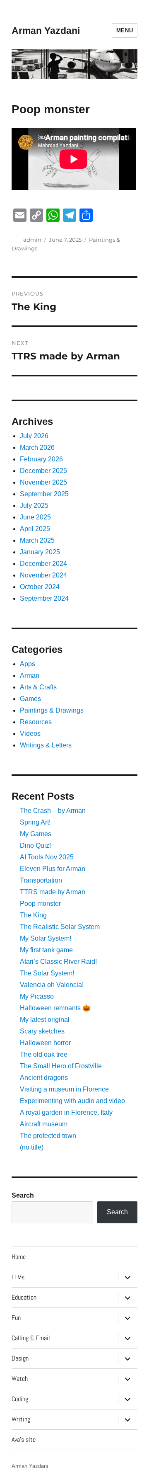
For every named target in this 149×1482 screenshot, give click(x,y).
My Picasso (37, 996)
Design (20, 1358)
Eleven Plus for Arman (52, 868)
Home (19, 1256)
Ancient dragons (44, 1077)
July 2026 (34, 435)
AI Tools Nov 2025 (47, 857)
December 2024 (43, 563)
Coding (20, 1399)
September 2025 (44, 493)
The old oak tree (43, 1054)
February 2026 (41, 459)
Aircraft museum (43, 1124)
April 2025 (35, 528)
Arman (29, 675)
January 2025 (40, 551)
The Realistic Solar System (60, 926)
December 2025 (43, 470)
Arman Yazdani (46, 30)
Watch (20, 1378)
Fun (16, 1317)
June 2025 (35, 517)
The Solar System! (47, 973)
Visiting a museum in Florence (64, 1089)
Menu (124, 30)
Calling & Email (31, 1338)
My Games (35, 833)
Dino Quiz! (35, 845)
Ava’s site (24, 1439)
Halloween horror (45, 1042)
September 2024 (44, 598)
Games (30, 698)
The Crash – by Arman (53, 810)
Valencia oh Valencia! (52, 984)
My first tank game (46, 949)
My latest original (45, 1019)
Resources (36, 721)
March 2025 (37, 540)
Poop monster (40, 903)
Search (23, 1195)
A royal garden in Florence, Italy (66, 1112)
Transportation (41, 880)
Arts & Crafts (38, 687)
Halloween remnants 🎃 (55, 1007)
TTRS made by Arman (52, 891)
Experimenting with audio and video (72, 1100)
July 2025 (34, 505)
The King (33, 915)
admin (32, 239)
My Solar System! (45, 938)
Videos (30, 733)
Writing (21, 1419)
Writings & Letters (46, 745)
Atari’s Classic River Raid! (58, 961)
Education (24, 1297)
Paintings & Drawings (52, 710)
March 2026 (37, 447)
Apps (27, 663)
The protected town (48, 1135)
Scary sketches (42, 1031)
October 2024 (40, 586)
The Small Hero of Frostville (61, 1066)
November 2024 (43, 575)
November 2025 (43, 482)
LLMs (18, 1277)
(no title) (31, 1147)
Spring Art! (35, 822)
